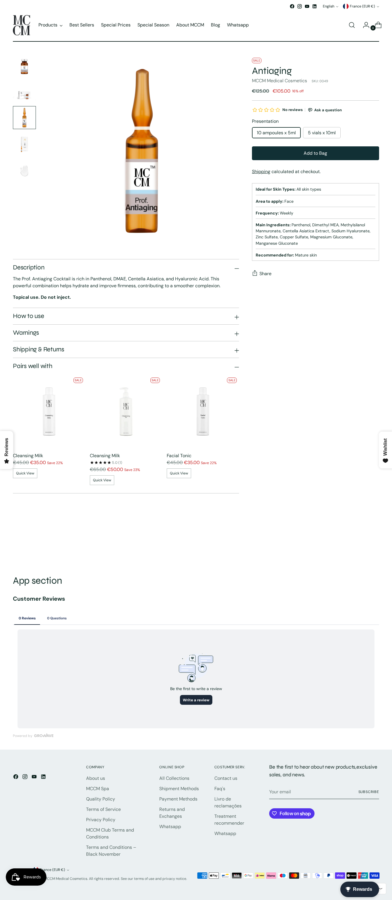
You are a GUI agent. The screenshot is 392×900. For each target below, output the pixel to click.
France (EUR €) (362, 6)
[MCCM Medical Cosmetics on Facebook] (292, 6)
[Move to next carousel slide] (374, 544)
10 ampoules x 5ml (276, 133)
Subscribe (368, 792)
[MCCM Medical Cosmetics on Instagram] (299, 6)
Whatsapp (170, 827)
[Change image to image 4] (24, 144)
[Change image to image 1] (24, 64)
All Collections (174, 778)
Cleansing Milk (28, 456)
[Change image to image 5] (24, 170)
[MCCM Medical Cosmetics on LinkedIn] (314, 6)
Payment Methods (178, 799)
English (328, 6)
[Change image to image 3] (24, 117)
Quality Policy (100, 799)
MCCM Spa (97, 789)
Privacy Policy (100, 820)
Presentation (265, 121)
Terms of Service (103, 809)
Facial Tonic (179, 456)
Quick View (25, 473)
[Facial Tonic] (203, 411)
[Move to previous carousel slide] (361, 544)
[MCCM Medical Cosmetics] (21, 25)
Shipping (261, 171)
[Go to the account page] (364, 25)
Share (265, 274)
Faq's (219, 789)
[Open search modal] (352, 25)
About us (95, 778)
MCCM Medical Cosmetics (279, 81)
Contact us (225, 778)
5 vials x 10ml (322, 133)
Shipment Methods (179, 789)
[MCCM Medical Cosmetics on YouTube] (307, 6)
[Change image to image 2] (24, 91)
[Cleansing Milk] (49, 411)
